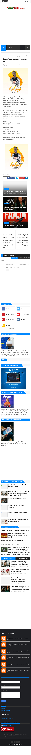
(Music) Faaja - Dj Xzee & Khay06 (13, 225)
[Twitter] (17, 742)
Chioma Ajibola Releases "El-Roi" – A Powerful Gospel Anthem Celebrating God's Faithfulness (15, 207)
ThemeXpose (18, 744)
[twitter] (23, 1)
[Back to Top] (19, 742)
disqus (20, 258)
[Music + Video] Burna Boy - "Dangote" (16, 506)
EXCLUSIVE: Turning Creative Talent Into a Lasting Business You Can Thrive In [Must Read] (18, 493)
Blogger (26, 736)
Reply (7, 270)
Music (8, 56)
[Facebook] (12, 742)
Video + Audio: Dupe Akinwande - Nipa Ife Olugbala (18, 520)
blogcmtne (10, 636)
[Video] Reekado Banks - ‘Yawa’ (17, 512)
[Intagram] (15, 742)
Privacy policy (5, 710)
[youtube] (25, 1)
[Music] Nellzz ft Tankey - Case (17, 499)
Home (4, 56)
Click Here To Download (10, 143)
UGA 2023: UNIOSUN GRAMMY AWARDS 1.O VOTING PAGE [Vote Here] (17, 535)
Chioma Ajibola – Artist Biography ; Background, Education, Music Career (15, 192)
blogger (14, 258)
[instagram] (28, 1)
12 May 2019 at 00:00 (24, 264)
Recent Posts (8, 558)
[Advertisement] (15, 28)
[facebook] (21, 1)
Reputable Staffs (23, 558)
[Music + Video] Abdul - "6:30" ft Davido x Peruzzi (17, 485)
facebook (27, 258)
